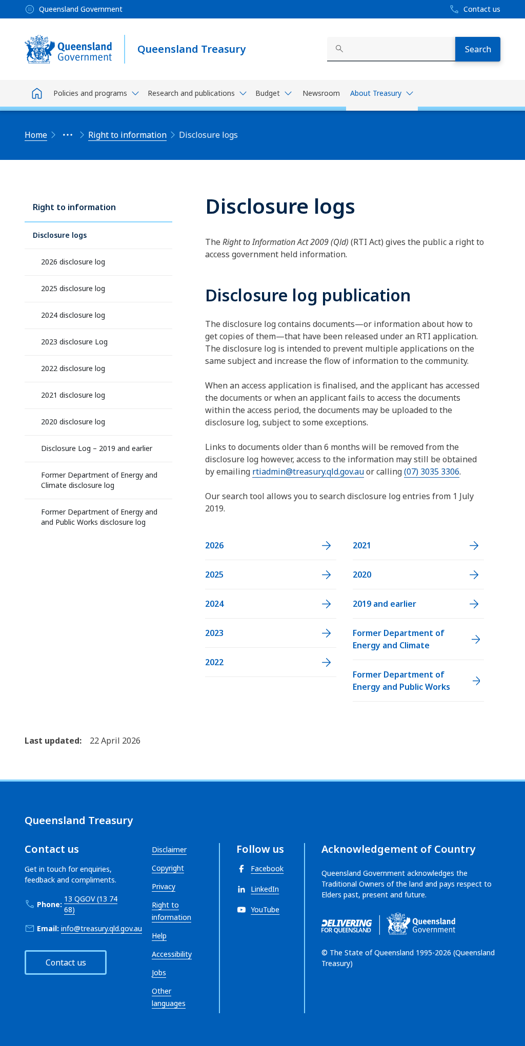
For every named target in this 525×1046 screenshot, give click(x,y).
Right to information (74, 207)
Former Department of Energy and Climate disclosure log (99, 480)
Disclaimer (169, 849)
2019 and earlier (384, 603)
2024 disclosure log (73, 315)
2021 (362, 545)
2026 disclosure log (73, 261)
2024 (214, 603)
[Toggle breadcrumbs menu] (67, 135)
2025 (214, 574)
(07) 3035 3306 (431, 471)
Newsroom (321, 93)
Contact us (66, 962)
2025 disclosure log (73, 288)
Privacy (163, 886)
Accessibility (172, 954)
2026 (214, 545)
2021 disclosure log (73, 395)
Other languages (169, 997)
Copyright (168, 868)
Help (159, 935)
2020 (362, 574)
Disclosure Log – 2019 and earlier (96, 448)
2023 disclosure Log (74, 341)
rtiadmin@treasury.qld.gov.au (308, 471)
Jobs (159, 972)
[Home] (37, 93)
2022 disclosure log (73, 368)
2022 (214, 662)
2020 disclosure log (73, 421)
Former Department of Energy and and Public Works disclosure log (99, 517)
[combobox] (391, 49)
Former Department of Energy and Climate (399, 639)
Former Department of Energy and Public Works (401, 680)
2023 (214, 633)
